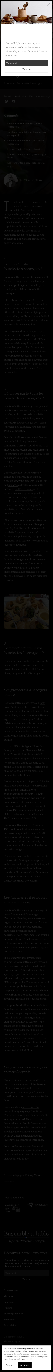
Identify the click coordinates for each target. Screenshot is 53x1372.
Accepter (25, 1365)
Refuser (9, 1365)
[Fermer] (49, 4)
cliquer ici (28, 1359)
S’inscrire (26, 69)
